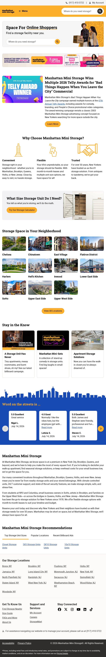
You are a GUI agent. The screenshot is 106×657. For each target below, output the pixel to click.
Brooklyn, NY (34, 566)
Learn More (52, 124)
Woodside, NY (9, 591)
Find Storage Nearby (12, 609)
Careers (33, 617)
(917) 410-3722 (76, 2)
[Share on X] (66, 609)
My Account (98, 2)
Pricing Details (62, 653)
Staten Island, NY (10, 582)
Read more (47, 427)
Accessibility (8, 643)
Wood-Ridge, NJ (88, 582)
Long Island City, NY (38, 571)
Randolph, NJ (34, 577)
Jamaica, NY (8, 571)
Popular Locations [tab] (40, 535)
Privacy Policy (24, 643)
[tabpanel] (53, 545)
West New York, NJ (37, 582)
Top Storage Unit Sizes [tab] (15, 535)
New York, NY (86, 571)
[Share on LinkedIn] (85, 609)
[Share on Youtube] (78, 609)
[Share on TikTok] (91, 609)
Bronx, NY (7, 566)
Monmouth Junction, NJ (66, 571)
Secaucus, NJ (60, 577)
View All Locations (53, 311)
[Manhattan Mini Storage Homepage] (8, 11)
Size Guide (7, 613)
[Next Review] (101, 429)
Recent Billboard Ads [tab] (63, 535)
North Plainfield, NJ (11, 577)
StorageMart (36, 621)
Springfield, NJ (87, 577)
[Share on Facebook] (59, 609)
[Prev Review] (5, 429)
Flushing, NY (60, 566)
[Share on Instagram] (72, 609)
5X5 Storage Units (31, 544)
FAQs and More (9, 617)
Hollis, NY (84, 566)
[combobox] (83, 11)
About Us (6, 622)
